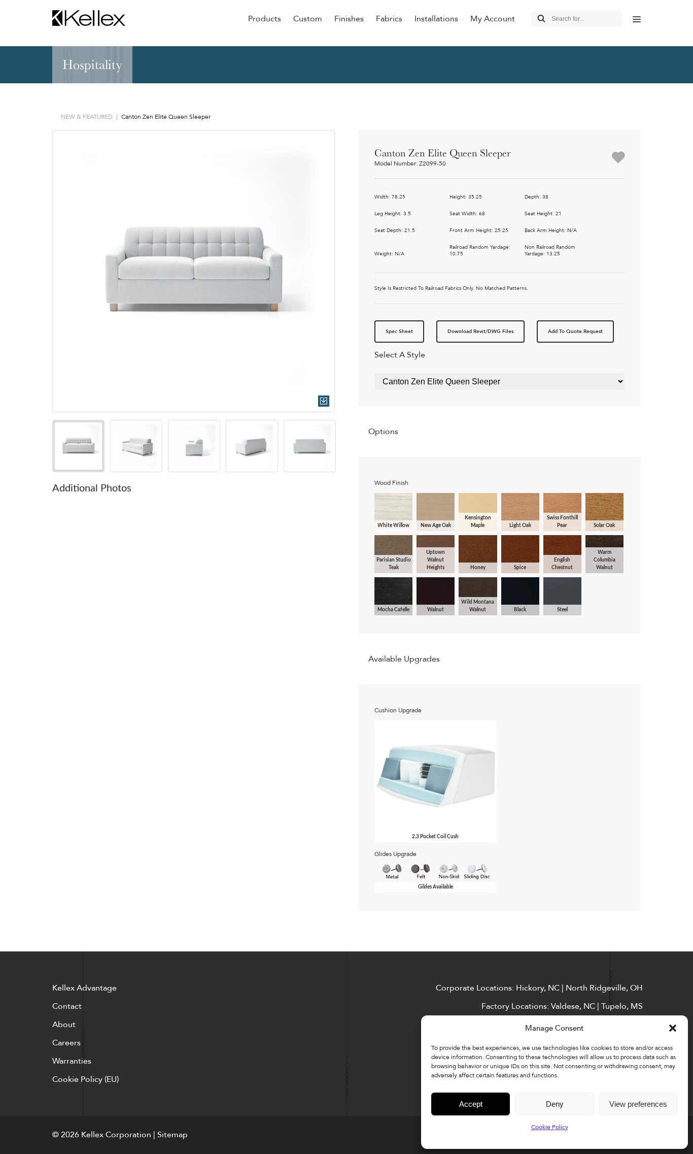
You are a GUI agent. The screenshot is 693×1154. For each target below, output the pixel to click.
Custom (307, 18)
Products (264, 18)
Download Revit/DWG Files (480, 331)
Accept (470, 1104)
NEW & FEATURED (87, 117)
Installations (436, 18)
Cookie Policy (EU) (85, 1079)
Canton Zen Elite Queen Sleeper (166, 117)
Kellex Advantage (84, 988)
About (64, 1024)
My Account (492, 18)
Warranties (71, 1061)
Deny (555, 1104)
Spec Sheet (399, 331)
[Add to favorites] (618, 158)
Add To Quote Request (575, 331)
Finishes (349, 18)
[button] (673, 1028)
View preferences (638, 1104)
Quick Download (323, 401)
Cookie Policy (549, 1127)
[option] (193, 271)
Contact (67, 1006)
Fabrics (389, 18)
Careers (66, 1042)
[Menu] (637, 18)
